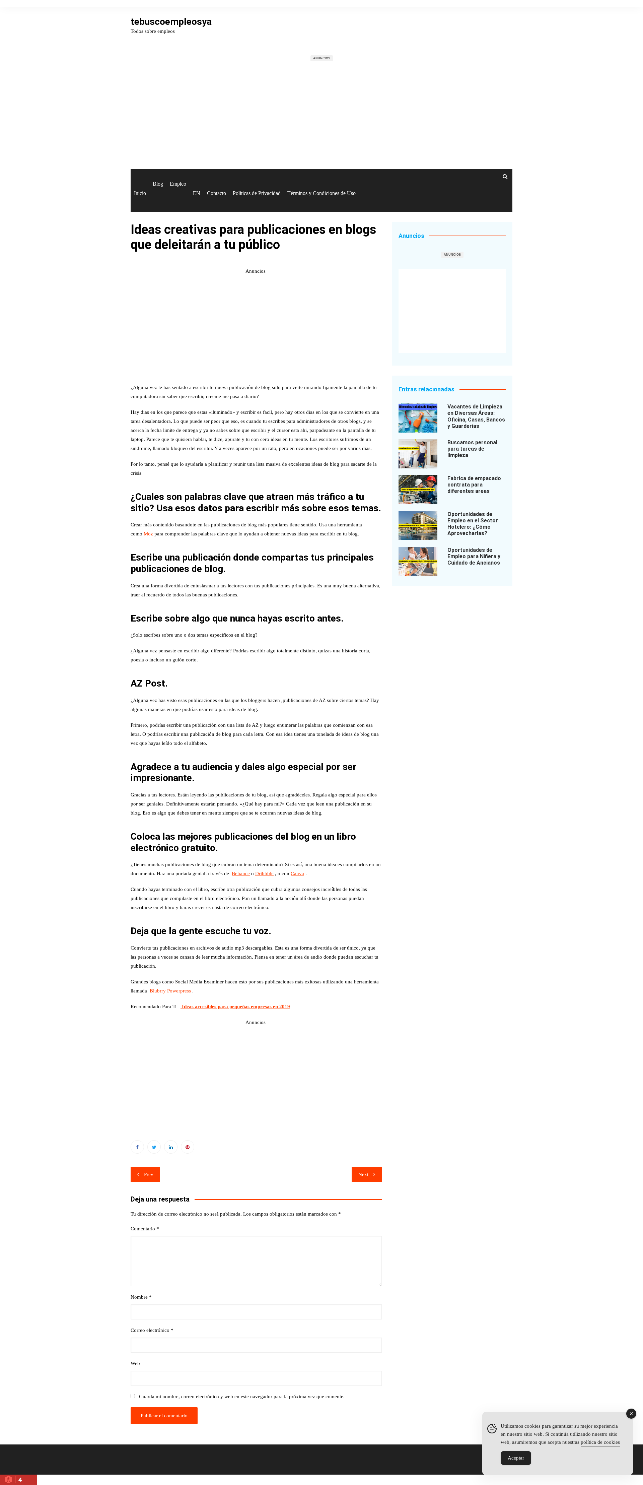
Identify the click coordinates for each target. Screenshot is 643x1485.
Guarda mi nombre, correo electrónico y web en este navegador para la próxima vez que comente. (242, 1396)
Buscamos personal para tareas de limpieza (472, 448)
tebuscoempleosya (171, 21)
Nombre (141, 1297)
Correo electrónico (152, 1330)
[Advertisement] (321, 119)
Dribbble (264, 873)
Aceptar (516, 1458)
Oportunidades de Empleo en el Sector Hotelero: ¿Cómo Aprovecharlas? (472, 524)
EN (196, 193)
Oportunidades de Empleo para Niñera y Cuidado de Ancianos (473, 556)
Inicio (140, 193)
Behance (241, 873)
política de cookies (600, 1442)
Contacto (216, 193)
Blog (158, 184)
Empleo (178, 184)
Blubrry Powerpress (170, 990)
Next (363, 1174)
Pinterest (187, 1147)
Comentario (145, 1228)
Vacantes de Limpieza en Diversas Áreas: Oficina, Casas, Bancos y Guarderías (476, 416)
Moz (148, 533)
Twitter (154, 1147)
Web (135, 1363)
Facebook (137, 1147)
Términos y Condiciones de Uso (321, 193)
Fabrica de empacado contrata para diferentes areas (474, 484)
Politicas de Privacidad (257, 193)
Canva (297, 873)
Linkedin (170, 1147)
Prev (148, 1174)
